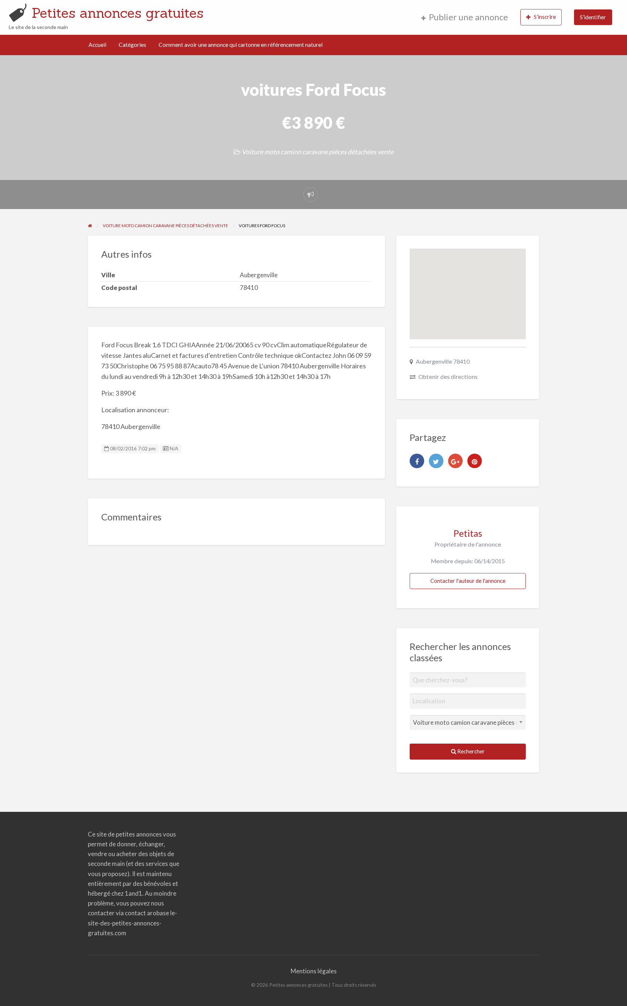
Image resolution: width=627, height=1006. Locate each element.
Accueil (97, 44)
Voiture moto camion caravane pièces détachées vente (317, 152)
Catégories (132, 44)
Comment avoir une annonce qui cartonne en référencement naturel (241, 44)
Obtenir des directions (448, 376)
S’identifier (593, 17)
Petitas (468, 533)
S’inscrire (545, 16)
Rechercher (470, 751)
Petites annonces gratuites (118, 12)
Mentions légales (314, 971)
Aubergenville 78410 (443, 361)
